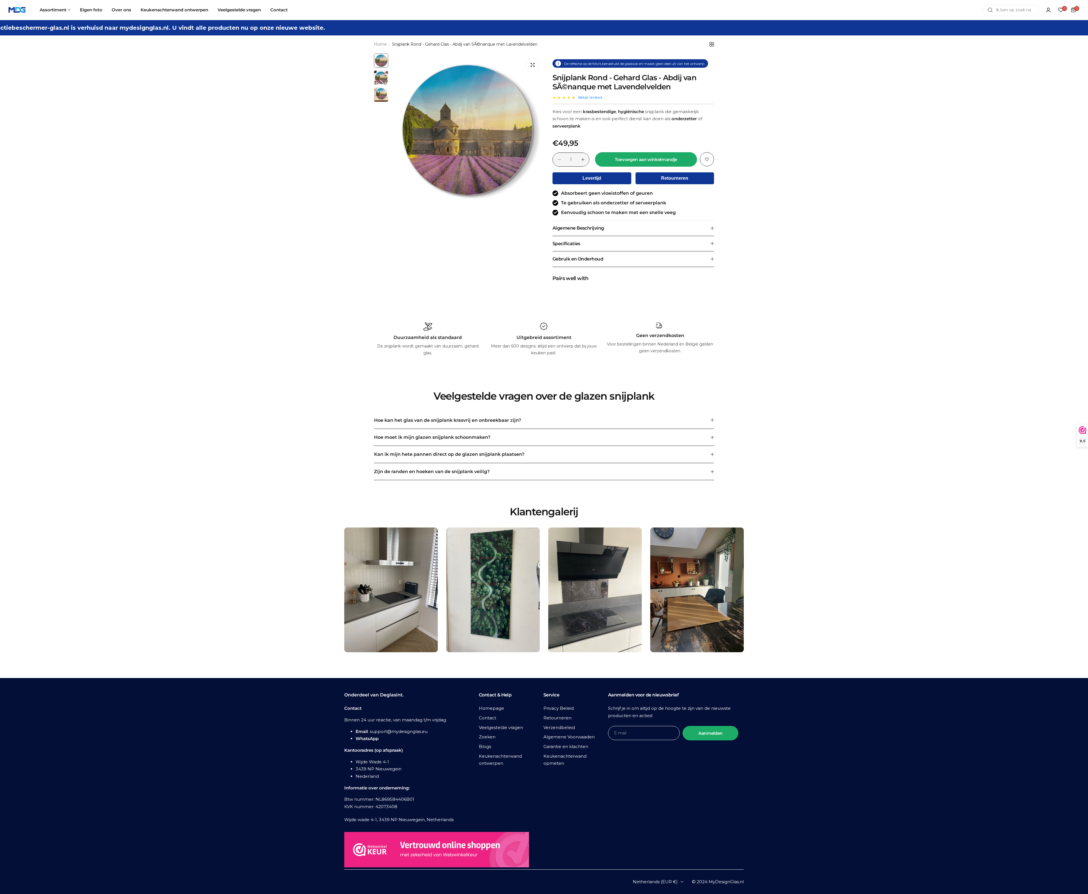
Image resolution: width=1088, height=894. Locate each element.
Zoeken (487, 737)
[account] (1048, 10)
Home (380, 44)
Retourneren (674, 178)
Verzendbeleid (559, 727)
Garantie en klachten (565, 746)
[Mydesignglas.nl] (17, 10)
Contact (487, 718)
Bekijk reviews (590, 97)
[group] (467, 130)
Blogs (485, 746)
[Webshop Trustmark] (436, 851)
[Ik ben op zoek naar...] (990, 10)
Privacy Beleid (558, 708)
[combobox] (1011, 10)
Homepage (491, 708)
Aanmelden (710, 733)
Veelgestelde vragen (501, 727)
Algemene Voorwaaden (569, 737)
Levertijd (592, 178)
